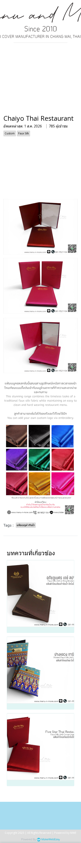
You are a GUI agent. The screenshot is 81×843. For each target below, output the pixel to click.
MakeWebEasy (50, 839)
